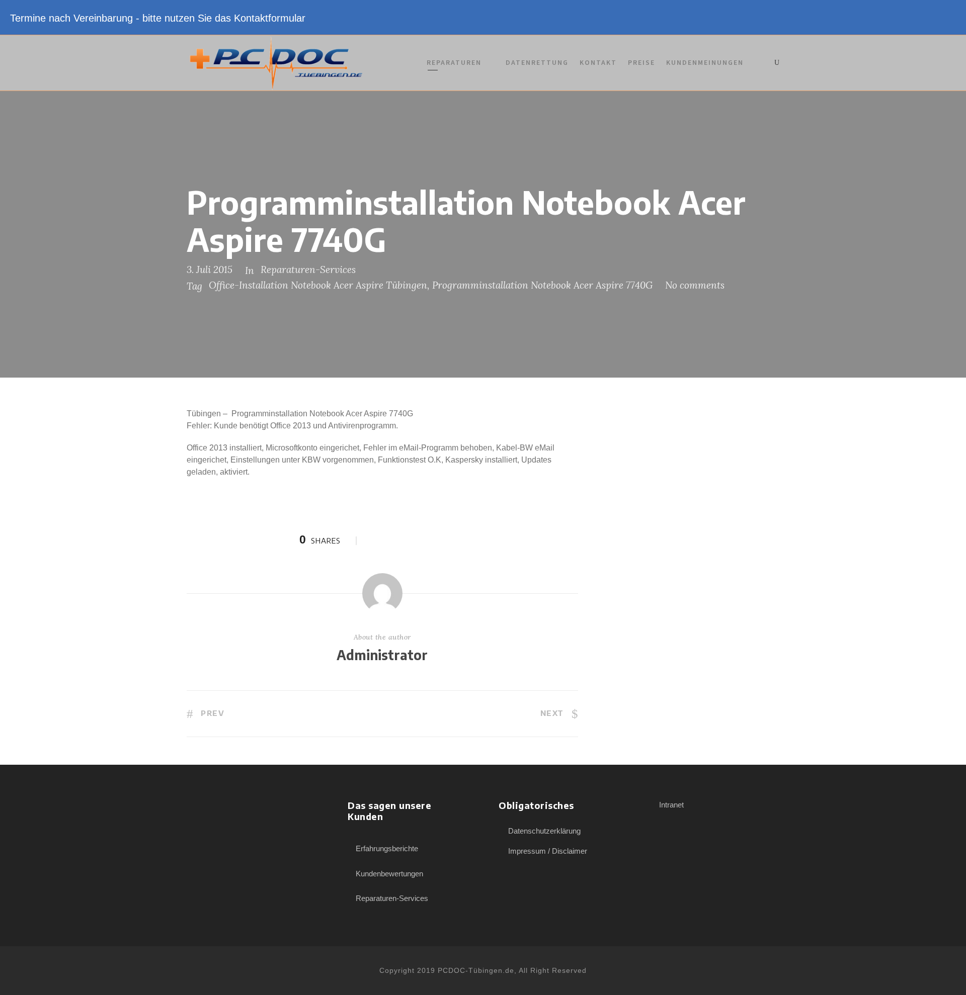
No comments (695, 285)
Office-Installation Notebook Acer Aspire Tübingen (318, 285)
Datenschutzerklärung (544, 831)
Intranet (671, 804)
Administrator (382, 655)
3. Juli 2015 (209, 269)
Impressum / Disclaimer (547, 851)
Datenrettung (537, 62)
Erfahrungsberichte (387, 848)
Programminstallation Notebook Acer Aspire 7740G (542, 285)
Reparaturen (454, 62)
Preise (641, 62)
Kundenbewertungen (389, 873)
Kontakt (598, 62)
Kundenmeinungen (705, 62)
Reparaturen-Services (308, 269)
